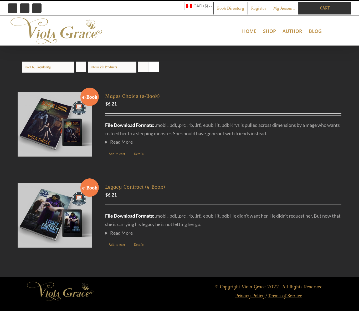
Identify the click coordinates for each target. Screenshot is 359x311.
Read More (121, 142)
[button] (343, 31)
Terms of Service (285, 295)
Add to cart (117, 154)
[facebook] (147, 291)
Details (138, 154)
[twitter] (158, 291)
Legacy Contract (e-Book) (135, 187)
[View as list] (153, 67)
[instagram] (170, 291)
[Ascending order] (81, 67)
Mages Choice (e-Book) (132, 96)
